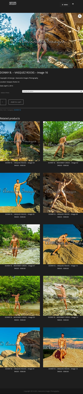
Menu (66, 5)
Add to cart (16, 102)
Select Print (5, 93)
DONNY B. (17, 110)
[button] (80, 16)
